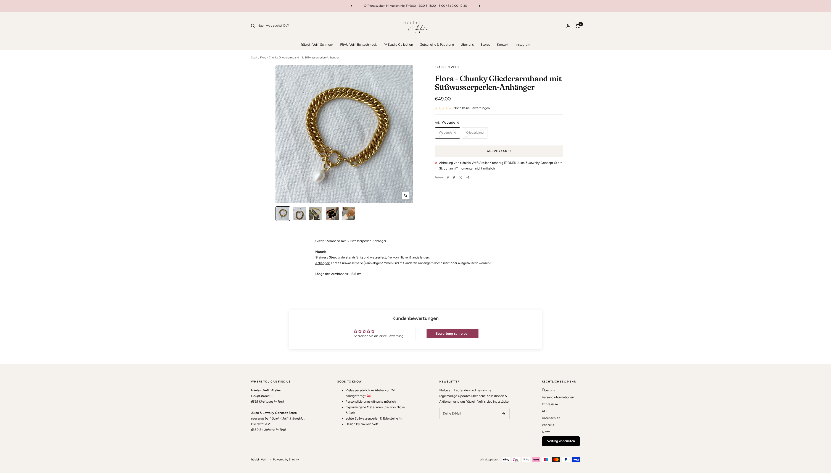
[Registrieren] (503, 413)
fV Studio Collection (398, 45)
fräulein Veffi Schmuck (317, 45)
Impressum (550, 404)
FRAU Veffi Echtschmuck (358, 45)
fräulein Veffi (447, 67)
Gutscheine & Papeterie (437, 45)
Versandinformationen (558, 397)
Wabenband (447, 132)
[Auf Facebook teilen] (448, 177)
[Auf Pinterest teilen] (454, 177)
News (546, 432)
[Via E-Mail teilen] (467, 177)
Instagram (522, 45)
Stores (485, 45)
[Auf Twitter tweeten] (460, 177)
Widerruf (548, 425)
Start (254, 57)
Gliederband (475, 132)
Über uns (467, 45)
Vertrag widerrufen (561, 441)
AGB (545, 411)
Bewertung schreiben (452, 333)
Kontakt (503, 45)
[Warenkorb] (577, 26)
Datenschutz (551, 418)
